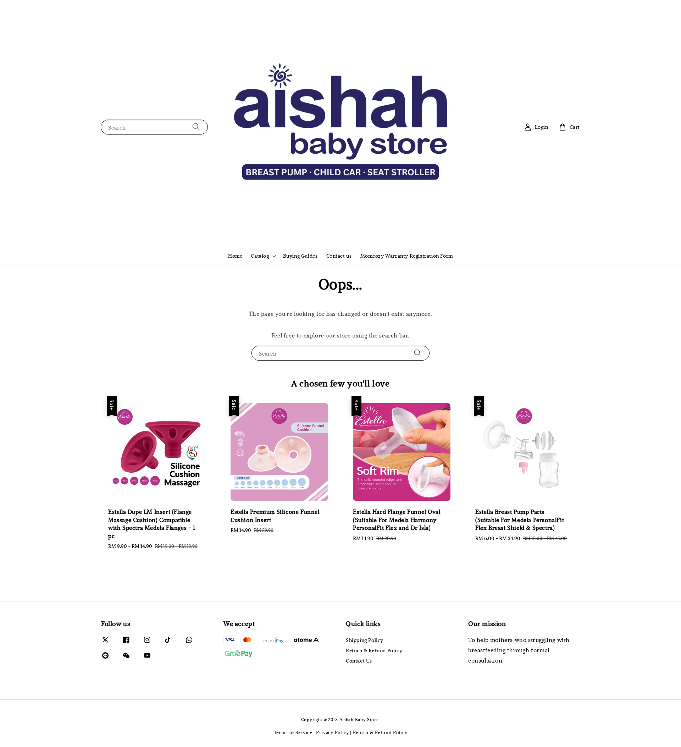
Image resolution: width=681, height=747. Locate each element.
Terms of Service (293, 732)
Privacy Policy (332, 732)
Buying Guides (300, 255)
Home (235, 255)
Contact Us (359, 660)
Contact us (339, 255)
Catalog (260, 256)
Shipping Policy (364, 640)
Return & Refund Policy (374, 650)
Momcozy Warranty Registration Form (406, 255)
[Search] (196, 127)
